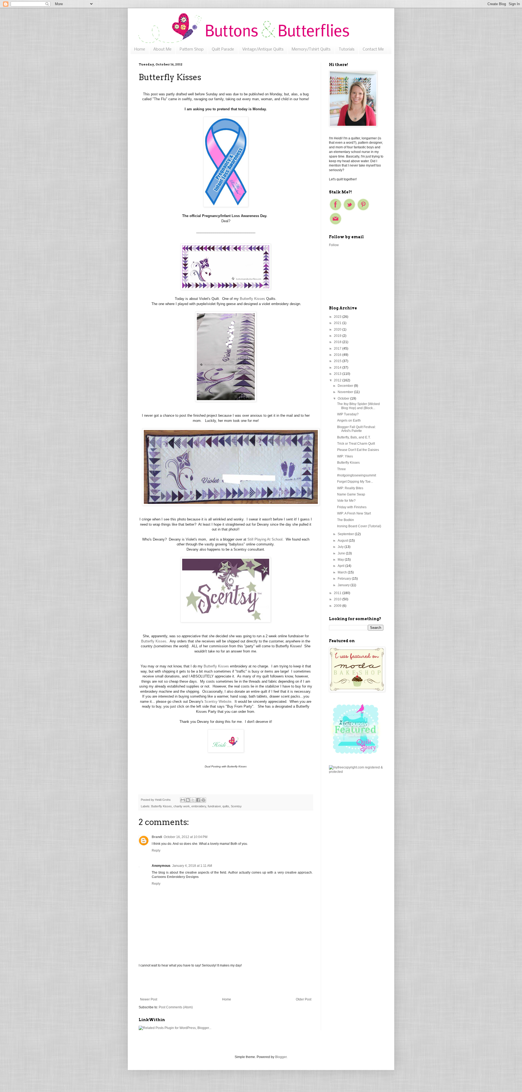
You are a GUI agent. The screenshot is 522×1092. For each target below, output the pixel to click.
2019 (338, 336)
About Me (162, 49)
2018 (338, 342)
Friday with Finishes (351, 507)
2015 (338, 361)
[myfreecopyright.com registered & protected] (356, 772)
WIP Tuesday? (348, 414)
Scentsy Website (217, 701)
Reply (156, 850)
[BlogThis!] (188, 800)
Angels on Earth (349, 420)
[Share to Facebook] (198, 800)
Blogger (281, 1057)
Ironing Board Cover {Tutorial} (359, 526)
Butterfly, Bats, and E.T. (354, 437)
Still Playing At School (264, 539)
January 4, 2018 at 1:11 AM (192, 866)
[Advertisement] (225, 982)
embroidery (198, 806)
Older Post (303, 999)
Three (341, 469)
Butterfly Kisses (252, 299)
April (341, 566)
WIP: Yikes (345, 456)
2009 (338, 606)
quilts (225, 806)
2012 (338, 380)
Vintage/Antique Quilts (263, 49)
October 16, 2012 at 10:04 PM (185, 837)
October (344, 398)
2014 (338, 367)
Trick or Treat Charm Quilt (356, 443)
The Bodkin (345, 520)
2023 (338, 317)
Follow (334, 245)
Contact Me (373, 49)
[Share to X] (193, 800)
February (345, 578)
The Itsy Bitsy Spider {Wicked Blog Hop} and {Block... (358, 406)
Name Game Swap (351, 494)
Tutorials (347, 49)
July (341, 547)
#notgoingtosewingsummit (356, 475)
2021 (338, 323)
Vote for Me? (346, 501)
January (344, 585)
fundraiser (214, 806)
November (346, 392)
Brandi (157, 837)
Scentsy (236, 806)
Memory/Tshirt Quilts (311, 49)
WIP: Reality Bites (350, 488)
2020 (338, 329)
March (343, 572)
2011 (338, 593)
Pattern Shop (192, 49)
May (341, 559)
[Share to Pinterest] (203, 800)
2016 (338, 355)
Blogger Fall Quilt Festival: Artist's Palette (356, 429)
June (342, 553)
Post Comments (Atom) (176, 1007)
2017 (338, 348)
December (346, 386)
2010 (338, 599)
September (346, 534)
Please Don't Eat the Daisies (358, 450)
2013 (338, 374)
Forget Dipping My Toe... (355, 482)
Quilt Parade (223, 49)
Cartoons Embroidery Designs (175, 877)
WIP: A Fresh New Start (354, 513)
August (343, 540)
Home (139, 49)
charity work (181, 806)
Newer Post (148, 999)
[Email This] (182, 800)
